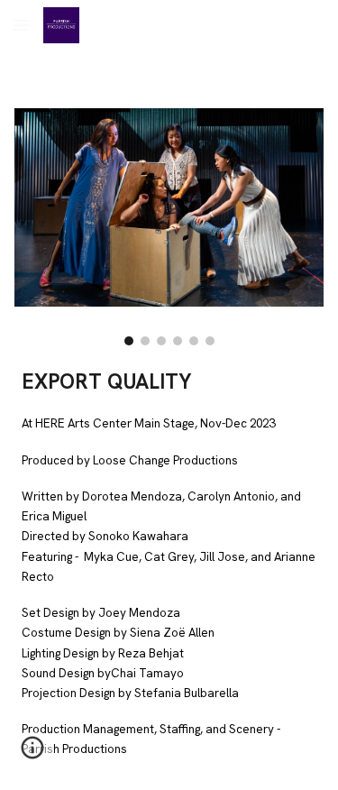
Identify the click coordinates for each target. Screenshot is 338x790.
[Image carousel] (169, 226)
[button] (21, 25)
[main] (169, 571)
